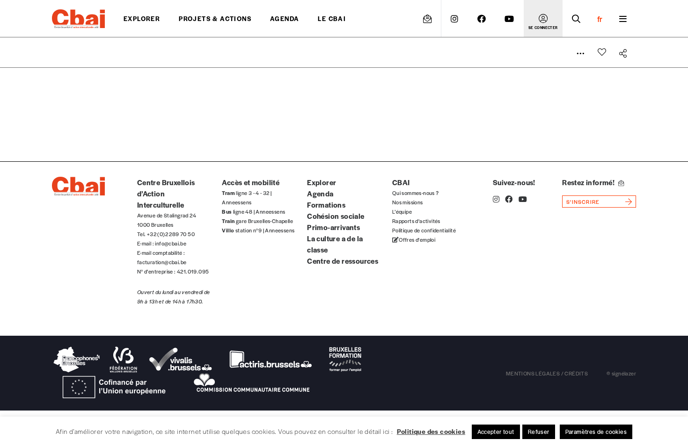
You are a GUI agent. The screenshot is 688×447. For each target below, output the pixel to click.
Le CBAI (332, 18)
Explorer (142, 18)
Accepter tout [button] (495, 431)
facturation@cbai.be (162, 262)
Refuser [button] (538, 431)
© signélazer (621, 373)
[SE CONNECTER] (543, 18)
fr (599, 18)
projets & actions (215, 18)
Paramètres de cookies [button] (596, 431)
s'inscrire (583, 201)
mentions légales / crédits (547, 373)
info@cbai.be (170, 243)
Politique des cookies (431, 431)
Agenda (284, 18)
